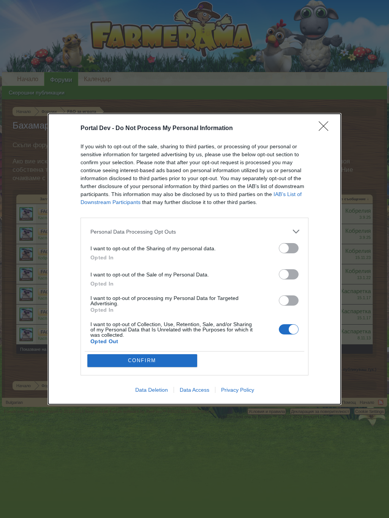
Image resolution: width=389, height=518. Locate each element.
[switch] (289, 248)
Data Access (194, 390)
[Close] (326, 128)
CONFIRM (142, 360)
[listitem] (194, 231)
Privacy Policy (237, 390)
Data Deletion (151, 390)
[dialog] (194, 259)
